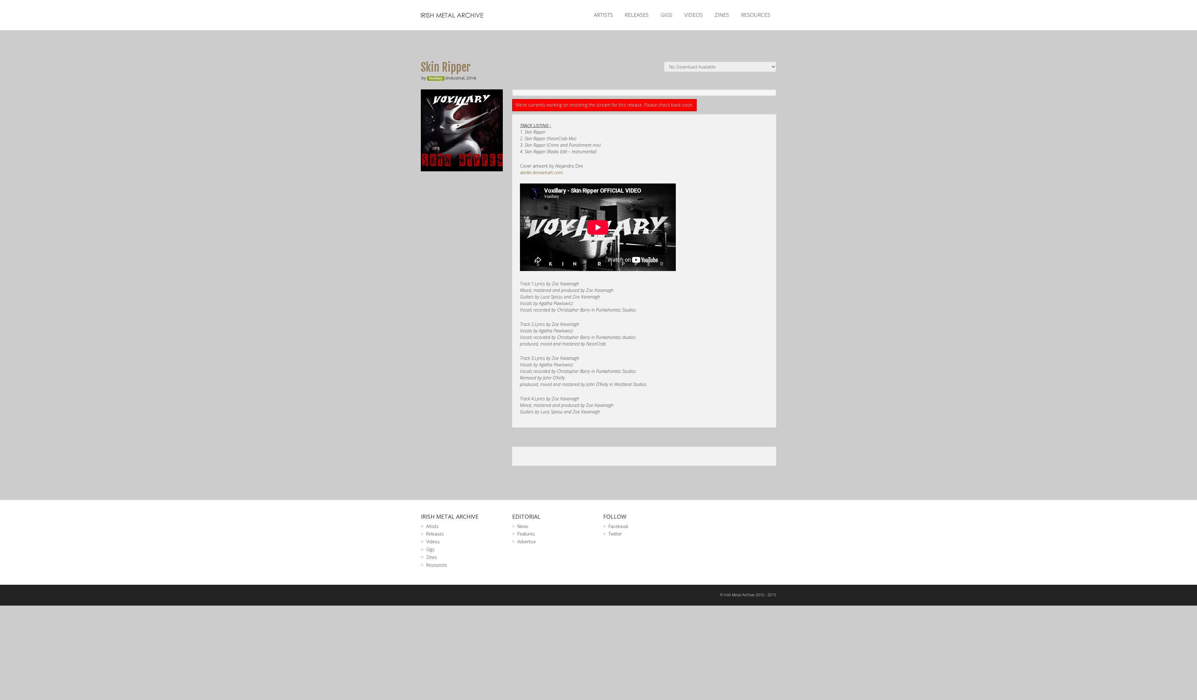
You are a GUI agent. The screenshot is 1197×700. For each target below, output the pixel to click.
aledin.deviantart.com (541, 172)
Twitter (615, 534)
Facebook (618, 526)
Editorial (526, 516)
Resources (755, 14)
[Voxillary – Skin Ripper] (462, 130)
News (522, 526)
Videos (693, 14)
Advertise (526, 542)
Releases (637, 14)
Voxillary (436, 78)
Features (526, 534)
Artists (603, 14)
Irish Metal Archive (449, 516)
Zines (721, 14)
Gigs (666, 14)
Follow (615, 516)
